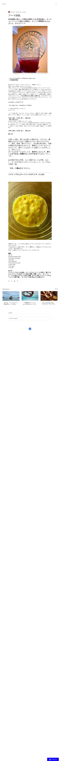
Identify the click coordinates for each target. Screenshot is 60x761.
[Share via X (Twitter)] (11, 281)
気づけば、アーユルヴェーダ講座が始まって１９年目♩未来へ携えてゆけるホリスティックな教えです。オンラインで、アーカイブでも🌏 (11, 303)
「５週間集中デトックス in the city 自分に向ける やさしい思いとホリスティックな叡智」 (30, 303)
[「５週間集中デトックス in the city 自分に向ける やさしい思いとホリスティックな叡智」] (30, 296)
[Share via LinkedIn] (14, 281)
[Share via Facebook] (8, 281)
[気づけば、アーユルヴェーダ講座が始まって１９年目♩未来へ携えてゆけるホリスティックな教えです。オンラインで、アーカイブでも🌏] (11, 296)
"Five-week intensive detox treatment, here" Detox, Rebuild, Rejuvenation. (49, 303)
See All (56, 288)
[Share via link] (17, 281)
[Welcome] (30, 328)
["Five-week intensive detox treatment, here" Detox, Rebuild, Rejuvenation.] (49, 296)
